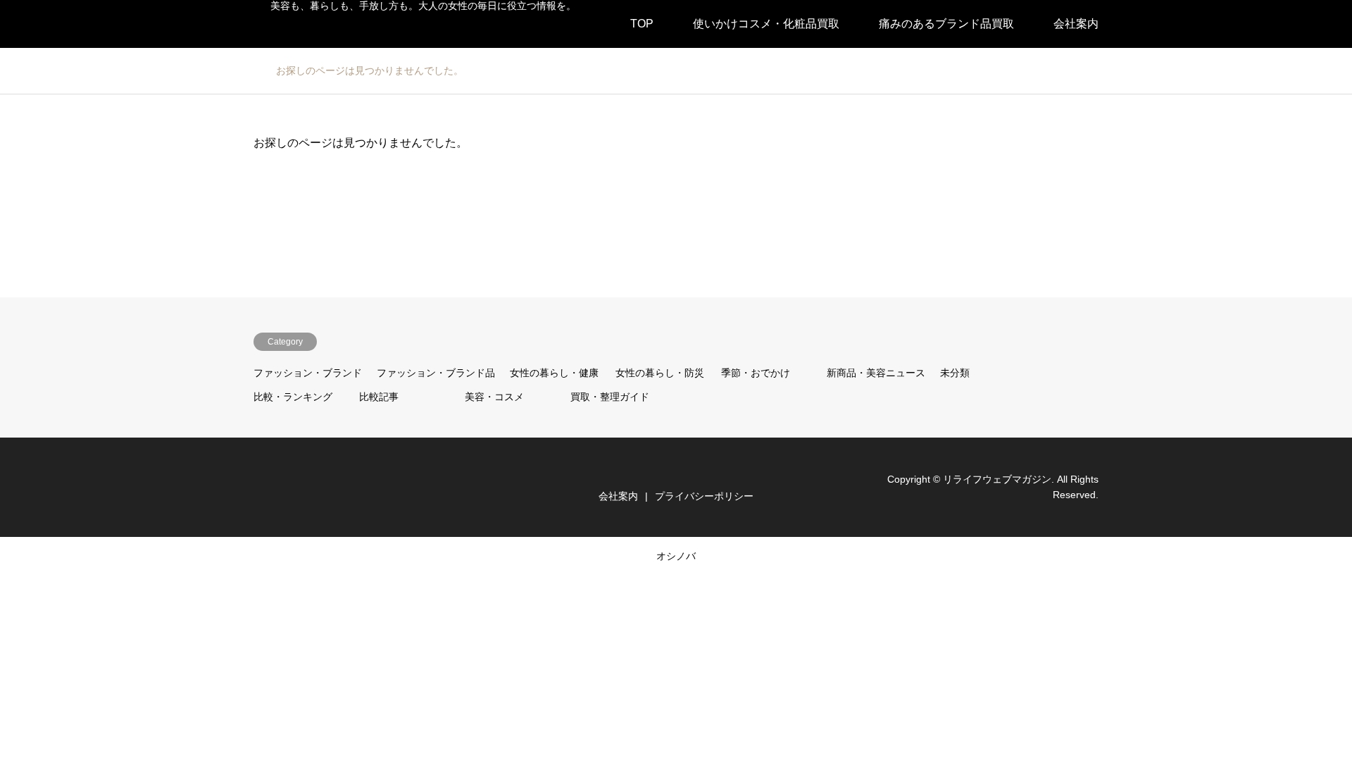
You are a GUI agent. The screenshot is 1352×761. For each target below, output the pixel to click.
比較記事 (379, 396)
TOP (641, 24)
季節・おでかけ (755, 372)
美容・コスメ (494, 396)
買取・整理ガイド (609, 396)
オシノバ (676, 556)
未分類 (955, 372)
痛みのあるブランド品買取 (946, 24)
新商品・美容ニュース (876, 372)
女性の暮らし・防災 (659, 372)
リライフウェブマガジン (997, 479)
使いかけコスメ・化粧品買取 (766, 24)
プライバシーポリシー (704, 496)
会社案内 (1075, 24)
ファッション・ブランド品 (436, 372)
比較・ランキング (293, 396)
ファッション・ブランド (308, 372)
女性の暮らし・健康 (554, 372)
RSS (258, 486)
